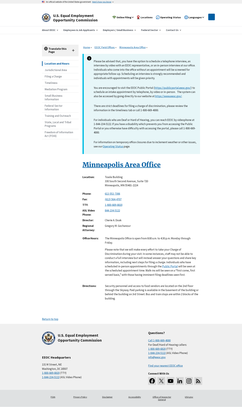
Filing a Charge (53, 76)
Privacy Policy (80, 396)
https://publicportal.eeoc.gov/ (173, 88)
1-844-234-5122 (50, 377)
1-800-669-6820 (113, 205)
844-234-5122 (112, 210)
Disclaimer (107, 396)
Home (86, 47)
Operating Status (113, 146)
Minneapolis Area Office (132, 47)
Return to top (50, 319)
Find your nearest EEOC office (165, 365)
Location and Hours (57, 63)
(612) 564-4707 (113, 199)
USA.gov (189, 396)
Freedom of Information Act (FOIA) (59, 134)
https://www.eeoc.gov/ (168, 96)
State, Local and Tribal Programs (58, 124)
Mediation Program (56, 89)
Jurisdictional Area (56, 70)
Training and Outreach (58, 116)
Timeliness (51, 83)
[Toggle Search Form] (211, 17)
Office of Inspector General (162, 398)
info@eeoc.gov (157, 357)
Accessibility (134, 396)
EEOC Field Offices (104, 47)
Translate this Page (58, 50)
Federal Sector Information (53, 107)
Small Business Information (53, 97)
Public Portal (170, 266)
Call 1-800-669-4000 (159, 340)
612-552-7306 (112, 194)
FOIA (53, 396)
